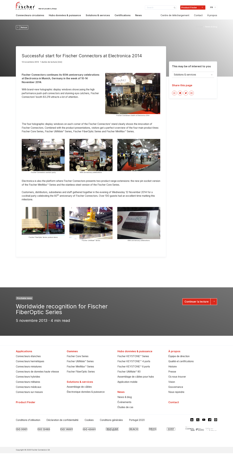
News (138, 15)
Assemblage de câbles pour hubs (135, 376)
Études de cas (125, 407)
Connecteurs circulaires (30, 15)
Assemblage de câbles (79, 386)
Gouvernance (175, 386)
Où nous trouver (177, 376)
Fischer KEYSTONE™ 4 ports (133, 361)
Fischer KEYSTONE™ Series (133, 356)
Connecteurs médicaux (28, 386)
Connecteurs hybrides (28, 376)
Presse (172, 371)
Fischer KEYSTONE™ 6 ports (133, 366)
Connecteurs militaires (28, 381)
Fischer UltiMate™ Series (80, 361)
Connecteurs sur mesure (29, 392)
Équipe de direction (179, 356)
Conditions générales (111, 420)
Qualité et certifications (181, 361)
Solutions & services (98, 15)
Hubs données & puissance (65, 15)
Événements (124, 402)
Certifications (122, 15)
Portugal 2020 (137, 420)
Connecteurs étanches (28, 356)
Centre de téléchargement (175, 15)
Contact (198, 15)
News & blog (124, 397)
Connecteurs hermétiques (30, 361)
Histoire (172, 366)
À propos (212, 15)
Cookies (89, 420)
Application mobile (127, 381)
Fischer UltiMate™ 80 (129, 371)
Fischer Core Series (77, 356)
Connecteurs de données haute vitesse (37, 371)
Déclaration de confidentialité (62, 420)
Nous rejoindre (176, 392)
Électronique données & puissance (86, 391)
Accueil (199, 26)
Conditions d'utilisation (28, 420)
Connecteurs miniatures (29, 366)
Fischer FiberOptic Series (81, 371)
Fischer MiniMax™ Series (80, 366)
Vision (171, 381)
